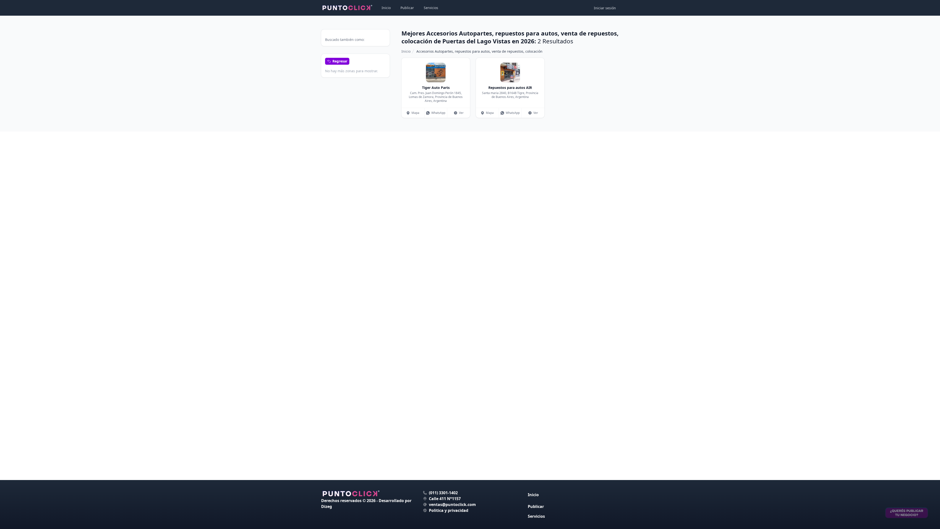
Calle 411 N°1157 (445, 498)
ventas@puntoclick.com (452, 504)
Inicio (386, 7)
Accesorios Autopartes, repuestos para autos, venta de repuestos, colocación (479, 51)
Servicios (431, 7)
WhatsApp (438, 113)
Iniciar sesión (605, 8)
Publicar (407, 7)
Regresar (339, 61)
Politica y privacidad (448, 510)
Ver (461, 113)
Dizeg (326, 506)
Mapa (415, 113)
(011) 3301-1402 (443, 492)
